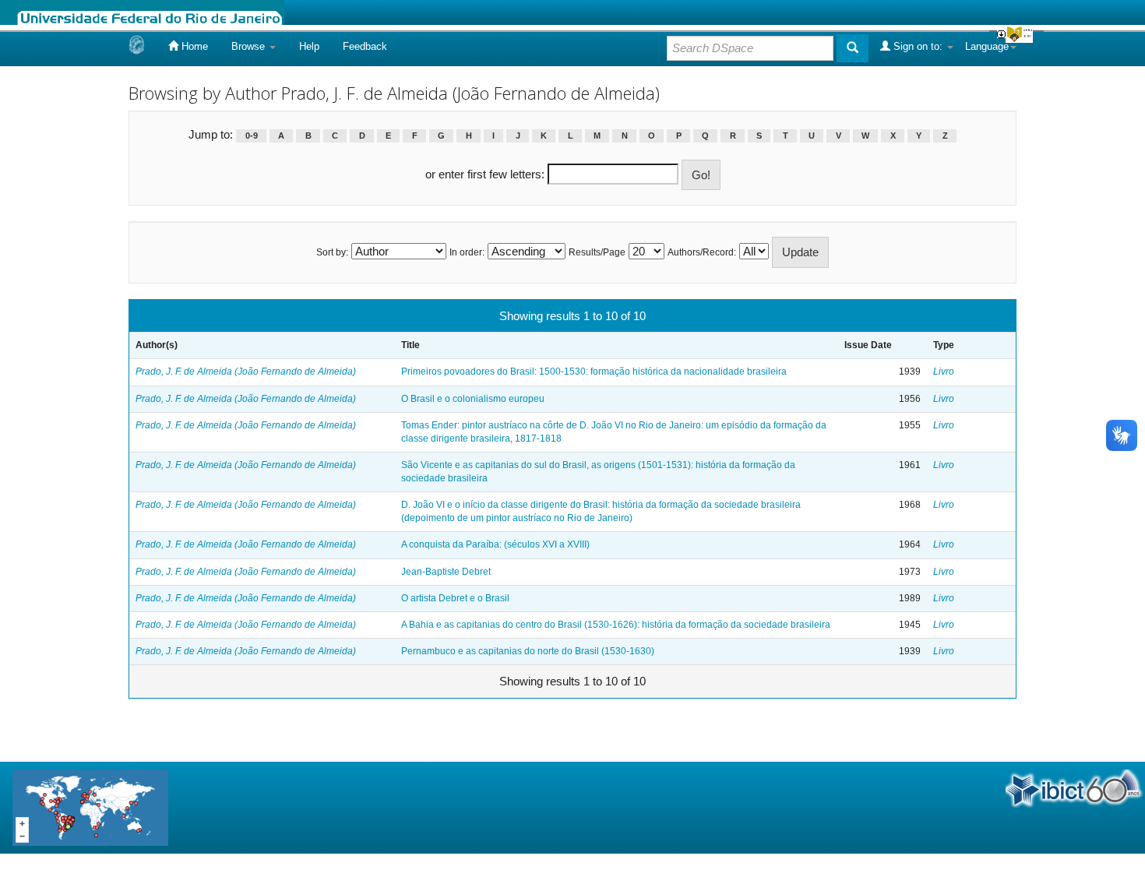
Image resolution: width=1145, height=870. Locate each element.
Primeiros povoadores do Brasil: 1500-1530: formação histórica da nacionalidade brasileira (594, 371)
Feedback (365, 46)
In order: (466, 252)
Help (309, 46)
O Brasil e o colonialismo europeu (472, 398)
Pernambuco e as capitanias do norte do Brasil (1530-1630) (527, 651)
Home (193, 46)
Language (987, 46)
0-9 (251, 135)
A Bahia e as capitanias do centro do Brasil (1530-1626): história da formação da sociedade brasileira (615, 624)
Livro (943, 371)
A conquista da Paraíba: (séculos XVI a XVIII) (495, 544)
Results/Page (597, 252)
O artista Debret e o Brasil (455, 598)
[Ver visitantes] (90, 806)
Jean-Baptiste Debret (446, 571)
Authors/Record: (702, 252)
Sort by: (332, 252)
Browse (249, 46)
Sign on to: (918, 46)
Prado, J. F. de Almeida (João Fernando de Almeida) (246, 371)
